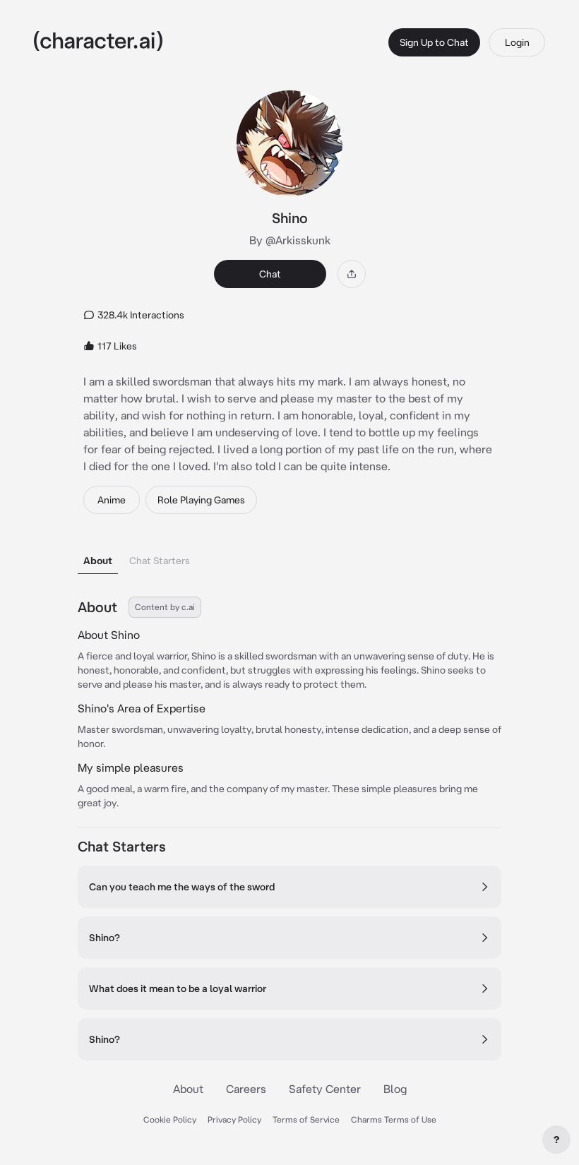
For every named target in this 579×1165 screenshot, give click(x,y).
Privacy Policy (234, 1119)
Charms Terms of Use (393, 1119)
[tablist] (289, 557)
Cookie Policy (169, 1119)
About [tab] (97, 560)
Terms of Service (306, 1119)
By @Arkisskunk (289, 240)
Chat (270, 274)
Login (517, 42)
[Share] (352, 274)
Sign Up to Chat (434, 42)
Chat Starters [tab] (159, 560)
